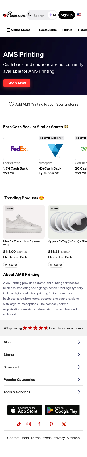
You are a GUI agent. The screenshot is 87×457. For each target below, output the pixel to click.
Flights (67, 29)
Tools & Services (17, 392)
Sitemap (73, 438)
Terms (36, 438)
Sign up (66, 15)
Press (47, 438)
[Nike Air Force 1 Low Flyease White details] (24, 222)
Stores (9, 354)
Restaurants (48, 29)
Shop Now (17, 83)
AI (54, 14)
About (9, 342)
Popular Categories (19, 379)
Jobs (25, 438)
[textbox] (79, 15)
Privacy (59, 438)
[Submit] (30, 16)
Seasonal (11, 367)
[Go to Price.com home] (14, 14)
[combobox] (42, 15)
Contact (13, 438)
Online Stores (20, 29)
